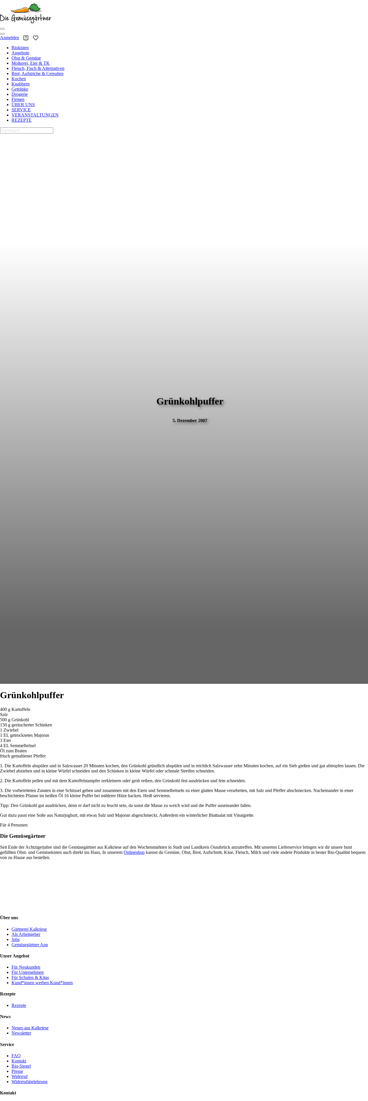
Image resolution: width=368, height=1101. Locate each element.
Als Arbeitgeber (26, 934)
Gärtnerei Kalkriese (29, 929)
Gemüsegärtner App (30, 944)
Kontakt (19, 1060)
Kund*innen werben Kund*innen (42, 982)
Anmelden (9, 37)
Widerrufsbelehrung (29, 1081)
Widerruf (20, 1076)
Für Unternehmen (28, 972)
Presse (17, 1071)
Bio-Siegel (21, 1066)
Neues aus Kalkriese (30, 1027)
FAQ (16, 1055)
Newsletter (21, 1033)
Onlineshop (134, 852)
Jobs (16, 939)
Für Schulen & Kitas (30, 977)
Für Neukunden (26, 967)
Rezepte (19, 1005)
